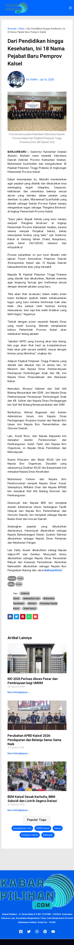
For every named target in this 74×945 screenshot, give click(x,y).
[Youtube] (53, 931)
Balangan (48, 835)
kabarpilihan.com (31, 598)
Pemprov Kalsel (29, 835)
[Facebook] (21, 931)
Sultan (20, 578)
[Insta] (37, 931)
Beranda (12, 28)
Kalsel (57, 828)
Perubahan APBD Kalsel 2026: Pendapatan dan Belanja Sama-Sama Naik (34, 740)
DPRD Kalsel (42, 828)
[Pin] (45, 931)
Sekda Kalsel (30, 609)
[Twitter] (29, 931)
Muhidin (32, 603)
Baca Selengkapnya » (18, 692)
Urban (21, 28)
